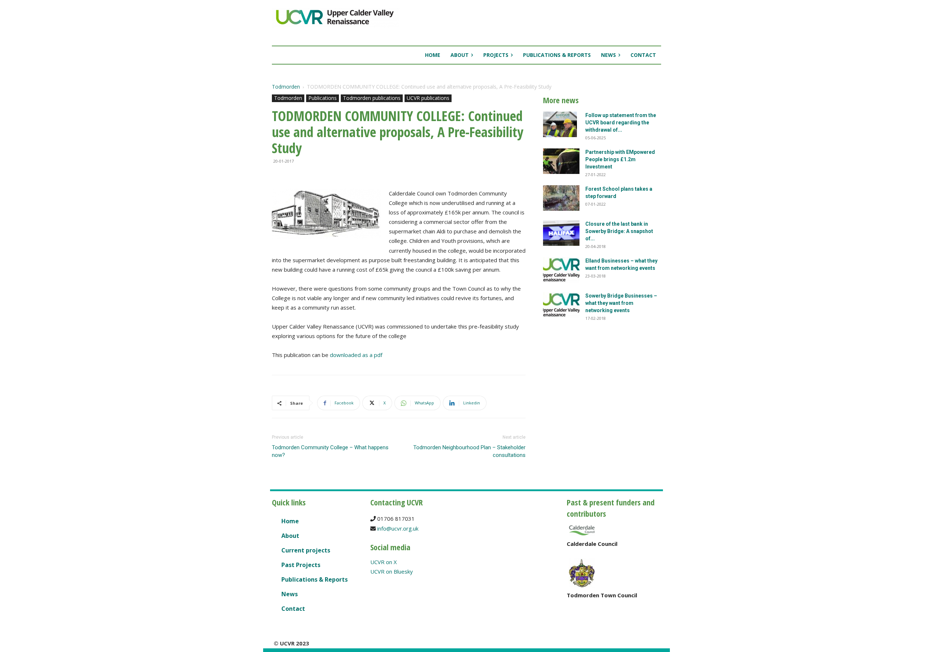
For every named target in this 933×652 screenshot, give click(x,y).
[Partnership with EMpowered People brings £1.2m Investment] (561, 161)
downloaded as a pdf (356, 354)
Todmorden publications (372, 97)
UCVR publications (428, 97)
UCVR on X (383, 562)
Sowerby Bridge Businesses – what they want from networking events (621, 303)
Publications (322, 97)
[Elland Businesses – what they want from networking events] (561, 270)
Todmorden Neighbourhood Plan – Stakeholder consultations (469, 451)
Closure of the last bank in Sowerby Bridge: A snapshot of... (619, 231)
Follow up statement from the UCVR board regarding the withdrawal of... (620, 122)
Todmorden (286, 86)
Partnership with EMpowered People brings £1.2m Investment (620, 159)
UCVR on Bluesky (391, 571)
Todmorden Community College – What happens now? (330, 451)
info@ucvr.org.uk (397, 528)
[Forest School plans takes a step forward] (561, 198)
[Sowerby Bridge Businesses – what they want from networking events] (561, 305)
